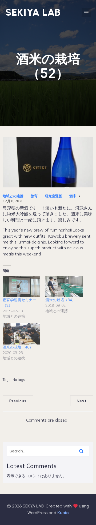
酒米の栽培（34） (60, 299)
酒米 (72, 196)
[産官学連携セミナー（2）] (21, 286)
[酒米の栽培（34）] (64, 286)
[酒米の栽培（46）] (21, 334)
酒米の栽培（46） (18, 347)
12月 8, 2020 (13, 201)
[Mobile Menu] (86, 12)
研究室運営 (53, 196)
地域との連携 (13, 196)
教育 (34, 196)
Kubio (63, 512)
